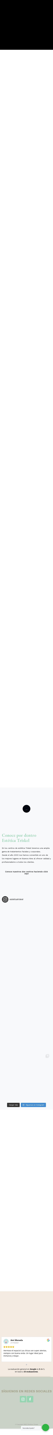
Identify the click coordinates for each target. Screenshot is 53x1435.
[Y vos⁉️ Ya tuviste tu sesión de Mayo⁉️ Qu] (26, 978)
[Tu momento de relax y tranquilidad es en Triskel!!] (26, 1077)
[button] (26, 872)
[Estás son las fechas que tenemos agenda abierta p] (26, 929)
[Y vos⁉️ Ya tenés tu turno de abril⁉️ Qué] (26, 1028)
